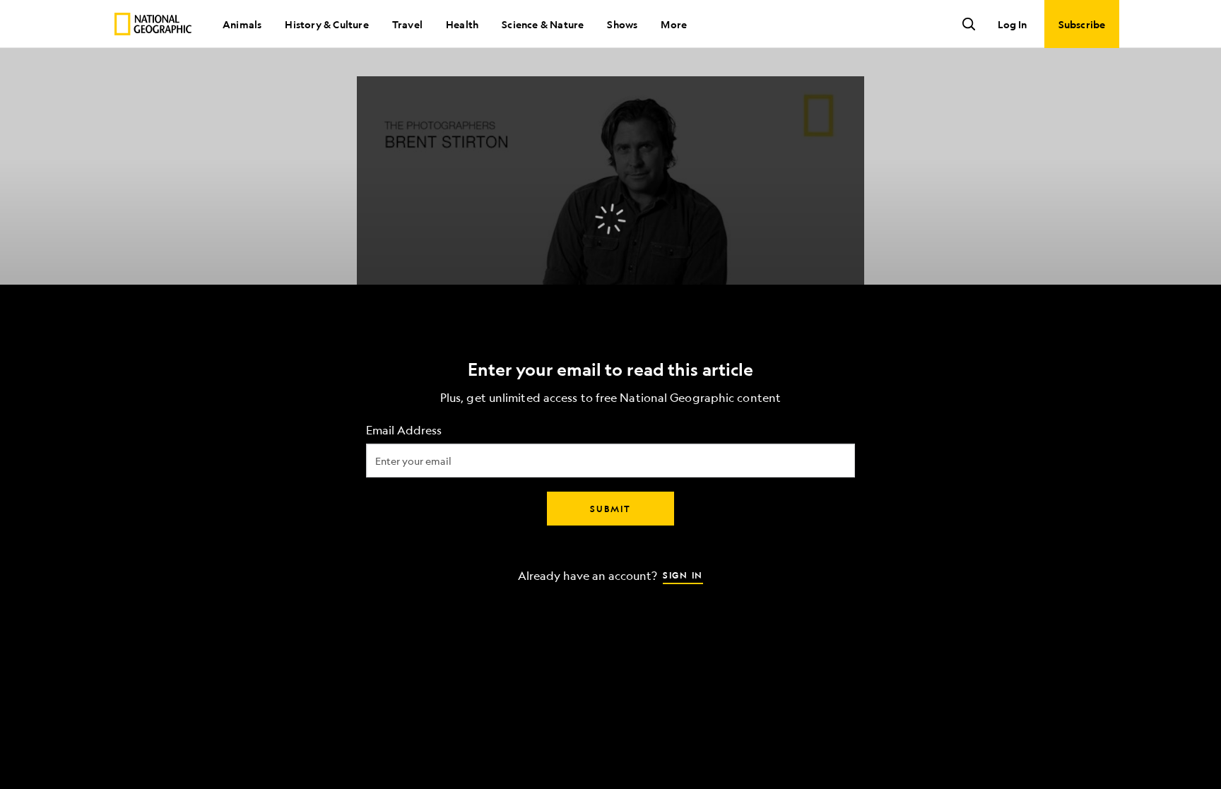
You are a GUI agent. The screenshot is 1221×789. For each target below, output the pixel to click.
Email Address (404, 430)
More (674, 24)
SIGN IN (683, 574)
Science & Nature (543, 24)
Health (462, 24)
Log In (1012, 24)
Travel (407, 24)
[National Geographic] (152, 24)
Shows (622, 24)
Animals (242, 24)
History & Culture (326, 24)
